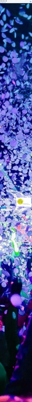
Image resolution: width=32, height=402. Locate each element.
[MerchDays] (4, 1)
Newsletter (3, 207)
